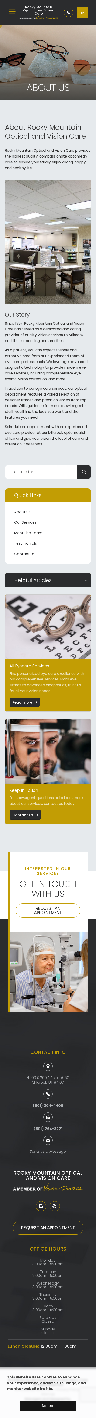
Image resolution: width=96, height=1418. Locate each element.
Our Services (25, 522)
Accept (48, 1405)
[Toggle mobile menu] (12, 11)
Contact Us (24, 554)
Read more (22, 702)
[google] (41, 1206)
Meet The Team (28, 533)
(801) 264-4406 (48, 1105)
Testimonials (25, 543)
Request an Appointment (48, 910)
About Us (22, 512)
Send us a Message (48, 1152)
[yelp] (55, 1206)
